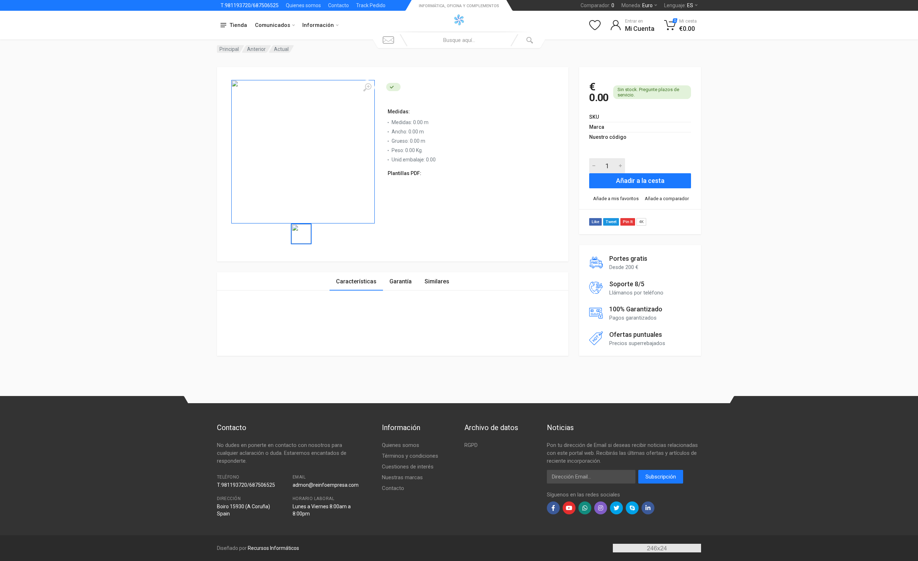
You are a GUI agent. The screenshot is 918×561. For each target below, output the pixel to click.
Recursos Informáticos (273, 548)
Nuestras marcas (402, 477)
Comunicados (272, 25)
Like (595, 222)
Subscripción (660, 476)
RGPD (471, 445)
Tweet (611, 222)
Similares (437, 281)
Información (318, 25)
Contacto (338, 5)
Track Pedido (370, 5)
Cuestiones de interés (408, 466)
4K (641, 222)
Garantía (400, 281)
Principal (229, 49)
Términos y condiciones (410, 456)
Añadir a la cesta (640, 180)
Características (356, 281)
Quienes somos (303, 5)
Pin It (628, 222)
